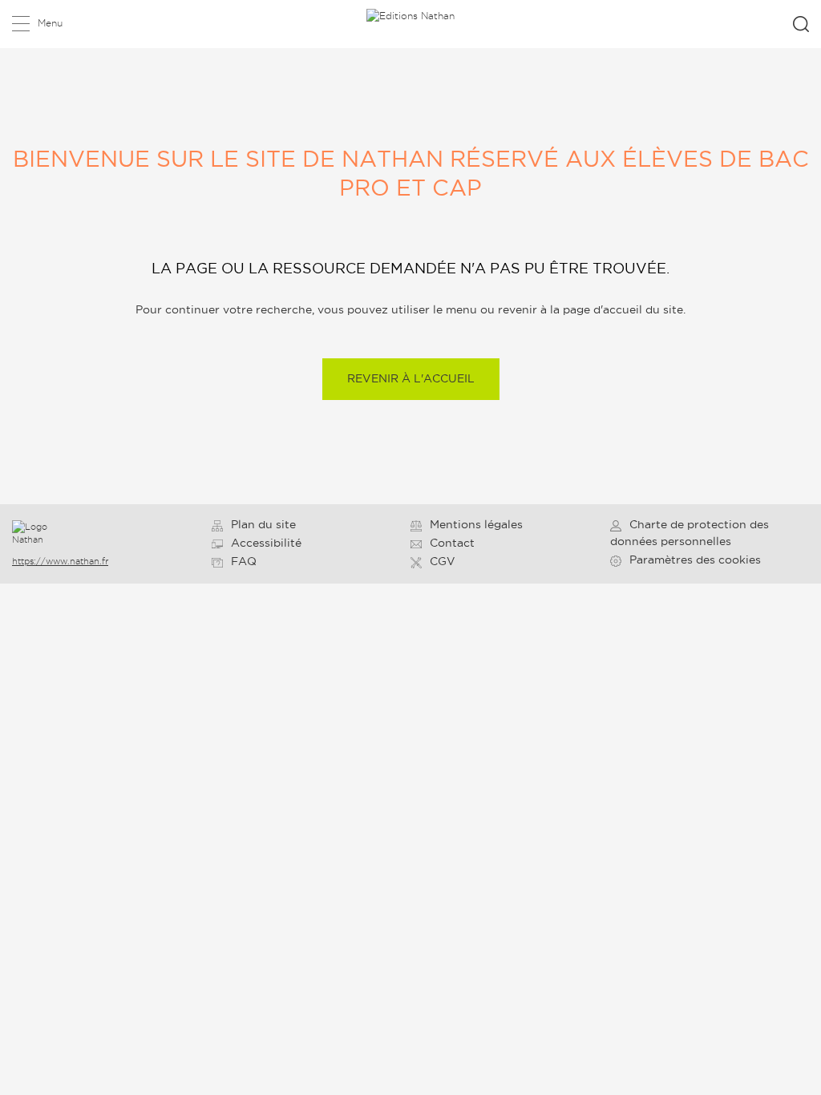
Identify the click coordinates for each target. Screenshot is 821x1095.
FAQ (244, 561)
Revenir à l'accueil (411, 378)
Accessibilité (266, 542)
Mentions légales (476, 524)
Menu (50, 23)
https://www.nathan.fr (60, 561)
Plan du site (263, 524)
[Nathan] (46, 533)
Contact (452, 542)
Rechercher (801, 24)
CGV (442, 561)
